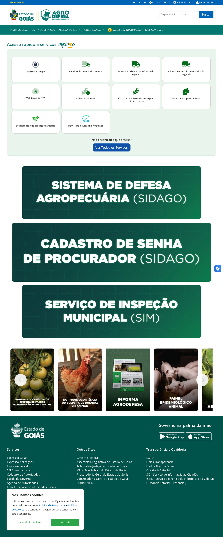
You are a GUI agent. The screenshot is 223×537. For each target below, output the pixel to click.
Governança (92, 29)
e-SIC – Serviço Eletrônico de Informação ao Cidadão (180, 479)
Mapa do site (206, 2)
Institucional (19, 29)
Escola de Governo (19, 479)
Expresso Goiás (17, 458)
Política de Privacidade (52, 505)
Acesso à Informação (127, 29)
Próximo (202, 380)
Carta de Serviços (43, 29)
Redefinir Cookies (30, 522)
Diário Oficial (85, 483)
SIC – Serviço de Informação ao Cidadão (172, 474)
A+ (145, 2)
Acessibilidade (184, 2)
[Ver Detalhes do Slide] (32, 380)
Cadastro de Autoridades (23, 474)
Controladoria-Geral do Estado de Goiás (103, 479)
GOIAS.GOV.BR (17, 2)
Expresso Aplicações (20, 462)
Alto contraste (161, 2)
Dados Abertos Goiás (160, 466)
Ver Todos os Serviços (111, 147)
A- (134, 2)
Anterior (20, 380)
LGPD (150, 458)
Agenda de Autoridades (22, 483)
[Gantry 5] (27, 430)
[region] (45, 509)
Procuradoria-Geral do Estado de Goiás (102, 474)
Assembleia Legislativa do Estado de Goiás (104, 462)
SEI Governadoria (18, 470)
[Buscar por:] (178, 14)
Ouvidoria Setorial (158, 470)
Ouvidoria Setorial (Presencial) (166, 483)
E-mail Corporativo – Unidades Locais (31, 487)
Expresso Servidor (19, 466)
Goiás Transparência (160, 462)
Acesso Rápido (68, 29)
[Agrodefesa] (39, 15)
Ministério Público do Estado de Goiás (101, 470)
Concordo (65, 522)
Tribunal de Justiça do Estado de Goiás (102, 466)
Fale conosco (154, 29)
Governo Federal (88, 458)
